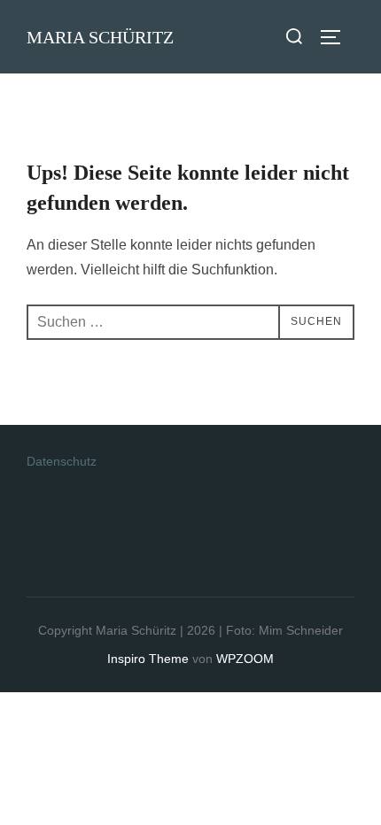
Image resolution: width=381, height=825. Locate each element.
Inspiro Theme (148, 659)
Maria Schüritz (100, 37)
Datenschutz (62, 461)
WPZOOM (245, 659)
